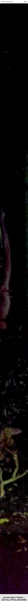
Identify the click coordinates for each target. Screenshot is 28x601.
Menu (25, 1)
